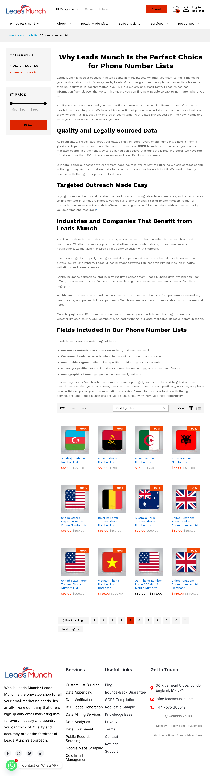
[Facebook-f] (7, 753)
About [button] (61, 23)
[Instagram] (18, 753)
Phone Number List (24, 72)
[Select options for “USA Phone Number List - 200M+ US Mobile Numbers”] (144, 573)
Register (198, 10)
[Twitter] (29, 753)
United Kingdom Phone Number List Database (185, 584)
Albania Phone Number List (182, 460)
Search (156, 9)
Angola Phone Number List (107, 460)
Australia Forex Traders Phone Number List (145, 521)
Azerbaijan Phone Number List (73, 460)
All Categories (25, 65)
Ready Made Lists (94, 23)
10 (175, 620)
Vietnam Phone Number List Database (108, 584)
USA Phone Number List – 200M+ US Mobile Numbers (148, 584)
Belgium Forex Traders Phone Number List (108, 521)
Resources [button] (186, 23)
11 (185, 620)
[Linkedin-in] (40, 753)
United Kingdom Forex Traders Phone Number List (185, 521)
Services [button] (156, 23)
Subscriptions (129, 23)
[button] (70, 451)
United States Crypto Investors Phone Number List (74, 521)
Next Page (69, 629)
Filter (28, 125)
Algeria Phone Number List (144, 460)
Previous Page (74, 620)
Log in (196, 7)
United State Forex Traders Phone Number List (74, 584)
